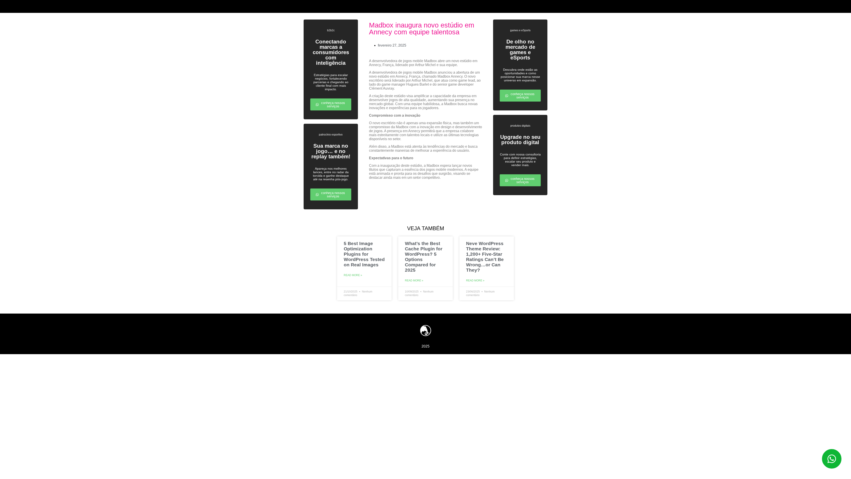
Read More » (353, 275)
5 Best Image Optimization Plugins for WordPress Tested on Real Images (364, 254)
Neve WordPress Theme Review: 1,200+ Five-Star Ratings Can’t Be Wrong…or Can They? (485, 257)
